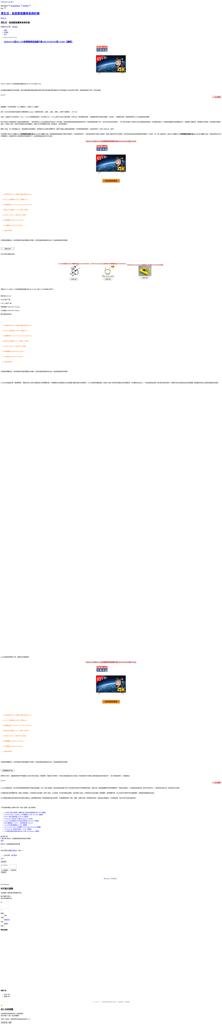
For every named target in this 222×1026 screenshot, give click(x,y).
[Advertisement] (111, 958)
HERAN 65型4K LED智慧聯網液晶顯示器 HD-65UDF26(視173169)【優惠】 (38, 42)
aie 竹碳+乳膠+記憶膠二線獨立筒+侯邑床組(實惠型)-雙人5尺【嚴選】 (25, 812)
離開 (10, 1022)
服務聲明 (127, 1002)
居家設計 (15, 27)
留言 (14, 850)
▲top (2, 858)
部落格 (6, 32)
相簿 (5, 30)
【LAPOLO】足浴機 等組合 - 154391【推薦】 (18, 829)
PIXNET (98, 1002)
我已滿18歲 (4, 1022)
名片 (5, 34)
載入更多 (3, 861)
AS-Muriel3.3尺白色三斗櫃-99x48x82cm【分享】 (18, 819)
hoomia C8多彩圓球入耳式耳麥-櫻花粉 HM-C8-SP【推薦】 (22, 821)
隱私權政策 (121, 1002)
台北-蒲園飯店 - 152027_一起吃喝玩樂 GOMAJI (18, 823)
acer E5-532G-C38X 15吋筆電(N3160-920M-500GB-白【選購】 (22, 827)
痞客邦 (10, 850)
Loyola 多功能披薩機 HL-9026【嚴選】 (16, 825)
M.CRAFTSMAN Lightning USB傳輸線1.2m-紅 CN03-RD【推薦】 (24, 814)
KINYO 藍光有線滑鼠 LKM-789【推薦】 (16, 816)
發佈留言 (3, 872)
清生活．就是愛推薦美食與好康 (20, 13)
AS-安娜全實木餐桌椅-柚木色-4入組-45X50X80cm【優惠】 (22, 831)
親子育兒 (14, 855)
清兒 (2, 840)
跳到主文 (3, 18)
